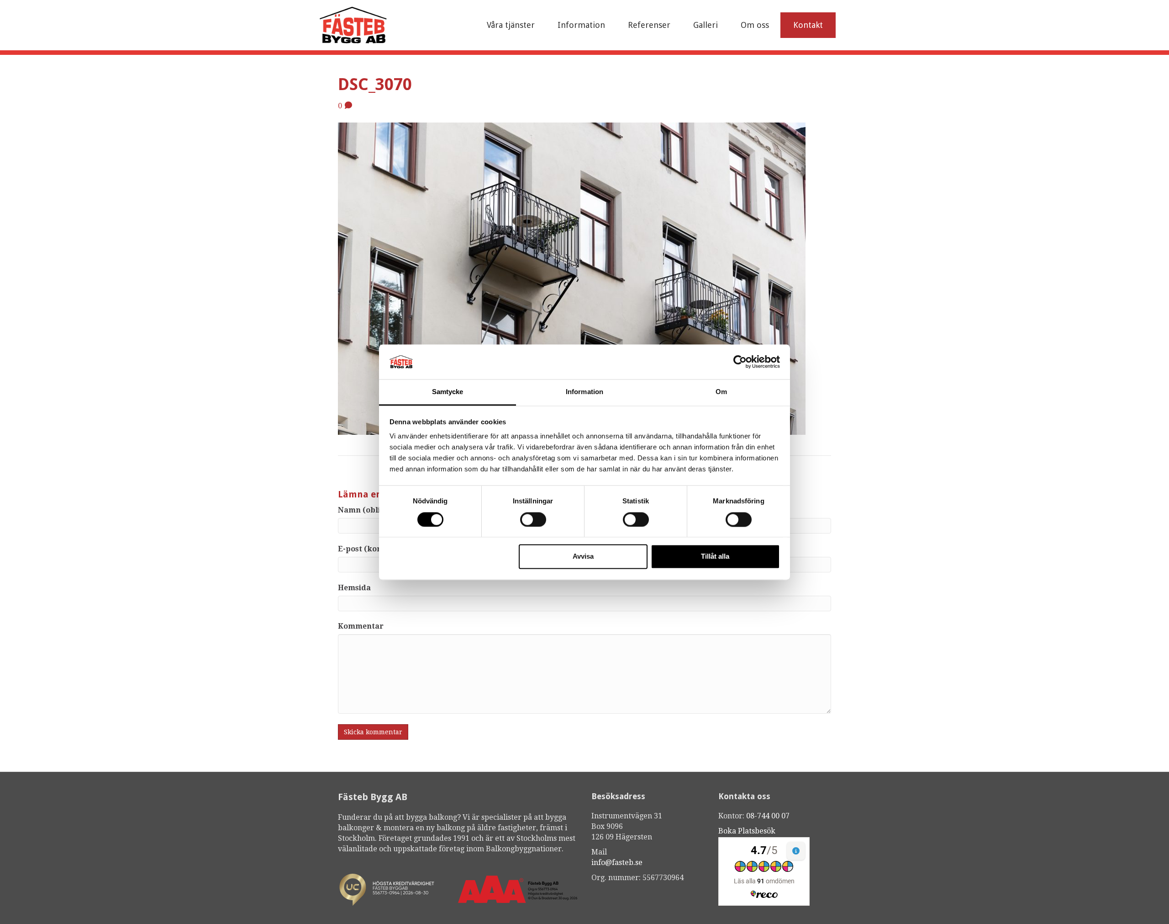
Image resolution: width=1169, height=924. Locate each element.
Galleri (705, 25)
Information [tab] (584, 392)
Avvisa (583, 557)
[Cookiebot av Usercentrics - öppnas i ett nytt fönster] (740, 362)
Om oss (755, 25)
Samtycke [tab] (447, 392)
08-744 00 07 (768, 816)
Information (581, 25)
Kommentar (361, 626)
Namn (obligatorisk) (376, 510)
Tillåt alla (715, 557)
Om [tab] (721, 392)
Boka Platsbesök (746, 831)
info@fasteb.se (616, 862)
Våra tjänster (511, 25)
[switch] (533, 519)
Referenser (649, 25)
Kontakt (808, 25)
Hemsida (354, 587)
